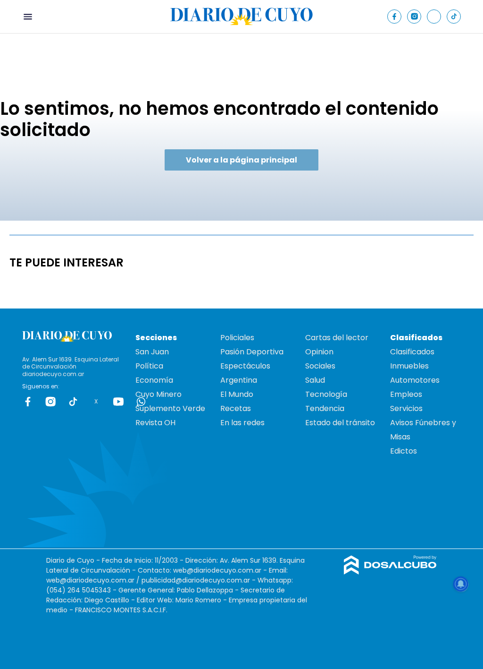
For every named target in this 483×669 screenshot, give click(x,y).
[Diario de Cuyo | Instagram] (414, 16)
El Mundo (236, 394)
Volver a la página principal (241, 159)
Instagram (50, 401)
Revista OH (155, 422)
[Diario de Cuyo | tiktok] (454, 16)
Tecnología (326, 394)
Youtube (118, 401)
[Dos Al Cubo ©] (390, 571)
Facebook (27, 401)
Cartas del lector (336, 337)
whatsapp (141, 401)
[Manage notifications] (460, 584)
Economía (154, 380)
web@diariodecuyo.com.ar (217, 570)
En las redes (242, 422)
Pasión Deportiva (251, 351)
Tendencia (324, 408)
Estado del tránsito (340, 422)
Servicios (406, 408)
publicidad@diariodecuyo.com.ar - (200, 580)
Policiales (237, 337)
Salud (315, 380)
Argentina (238, 380)
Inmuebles (409, 365)
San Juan (152, 351)
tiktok (73, 401)
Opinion (319, 351)
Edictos (403, 451)
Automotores (415, 380)
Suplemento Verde (170, 408)
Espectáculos (245, 365)
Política (149, 365)
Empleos (406, 394)
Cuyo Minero (158, 394)
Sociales (320, 365)
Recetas (235, 408)
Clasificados (412, 351)
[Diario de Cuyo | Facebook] (394, 16)
